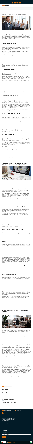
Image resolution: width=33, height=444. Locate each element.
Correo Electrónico (4, 432)
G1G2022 (10, 14)
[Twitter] (14, 2)
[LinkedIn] (15, 2)
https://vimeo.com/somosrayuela (7, 302)
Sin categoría (15, 14)
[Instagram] (20, 2)
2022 (5, 8)
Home (3, 8)
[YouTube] (17, 2)
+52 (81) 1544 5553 (19, 410)
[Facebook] (12, 2)
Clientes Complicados (5, 392)
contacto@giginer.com (7, 410)
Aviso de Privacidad (5, 430)
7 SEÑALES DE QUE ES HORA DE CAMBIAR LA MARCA (14, 163)
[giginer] (5, 5)
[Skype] (19, 2)
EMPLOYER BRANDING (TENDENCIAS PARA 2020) (13, 13)
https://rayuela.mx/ (5, 300)
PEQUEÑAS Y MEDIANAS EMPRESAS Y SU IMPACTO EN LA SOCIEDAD (15, 311)
